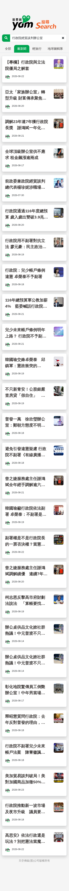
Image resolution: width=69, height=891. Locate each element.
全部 (8, 48)
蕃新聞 (21, 48)
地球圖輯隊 (55, 48)
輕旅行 (37, 48)
